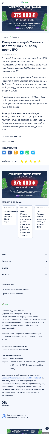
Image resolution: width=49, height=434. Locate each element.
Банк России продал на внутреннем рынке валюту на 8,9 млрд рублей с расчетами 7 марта (25, 223)
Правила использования (12, 293)
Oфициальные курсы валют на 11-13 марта (11, 216)
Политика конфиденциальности (15, 290)
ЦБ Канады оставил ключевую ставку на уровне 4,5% (41, 219)
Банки (5, 268)
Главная (5, 37)
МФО (4, 255)
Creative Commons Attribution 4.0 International (21, 378)
